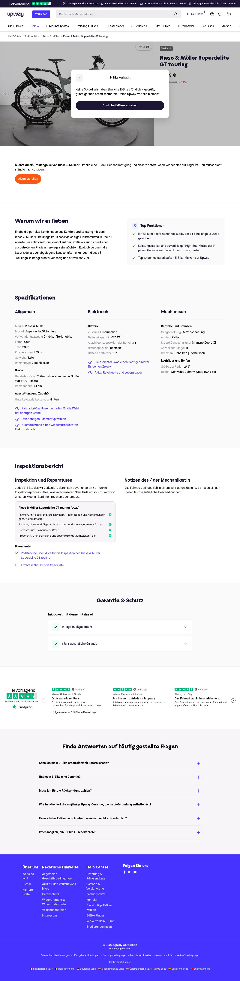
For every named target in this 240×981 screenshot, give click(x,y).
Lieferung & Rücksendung (95, 876)
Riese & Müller (51, 36)
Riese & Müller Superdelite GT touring (85, 36)
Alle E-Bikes (14, 36)
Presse (27, 884)
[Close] (123, 2)
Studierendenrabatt (99, 926)
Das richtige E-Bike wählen (99, 908)
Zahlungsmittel (96, 894)
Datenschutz (50, 894)
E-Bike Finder (195, 14)
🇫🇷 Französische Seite (41, 969)
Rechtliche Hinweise (140, 955)
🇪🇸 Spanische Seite (178, 969)
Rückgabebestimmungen (86, 955)
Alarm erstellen (28, 178)
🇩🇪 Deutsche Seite (86, 969)
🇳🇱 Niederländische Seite (111, 969)
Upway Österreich (125, 945)
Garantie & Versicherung (95, 886)
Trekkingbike (32, 36)
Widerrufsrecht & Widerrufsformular (54, 902)
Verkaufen (41, 14)
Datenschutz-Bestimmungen (55, 955)
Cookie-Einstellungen (120, 962)
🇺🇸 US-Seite (160, 969)
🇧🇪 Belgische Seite (64, 969)
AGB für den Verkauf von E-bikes (60, 886)
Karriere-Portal (28, 892)
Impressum (49, 915)
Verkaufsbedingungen (188, 955)
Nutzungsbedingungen (114, 955)
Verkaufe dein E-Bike (100, 921)
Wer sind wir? (28, 876)
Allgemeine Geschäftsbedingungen (57, 876)
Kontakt (91, 900)
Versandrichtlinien (54, 910)
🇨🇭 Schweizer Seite (200, 969)
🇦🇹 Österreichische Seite (139, 969)
